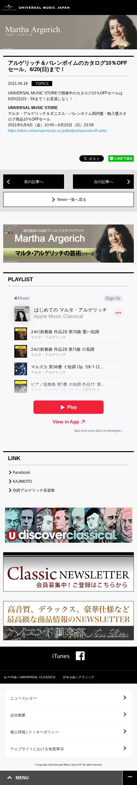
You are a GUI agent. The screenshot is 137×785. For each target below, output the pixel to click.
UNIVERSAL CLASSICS (37, 677)
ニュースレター (23, 698)
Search (115, 7)
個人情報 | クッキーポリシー (34, 732)
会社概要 (17, 715)
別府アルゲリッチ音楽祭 (34, 490)
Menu (130, 7)
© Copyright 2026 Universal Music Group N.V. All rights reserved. (68, 764)
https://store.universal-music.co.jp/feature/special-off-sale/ (57, 130)
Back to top (130, 778)
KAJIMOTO (22, 481)
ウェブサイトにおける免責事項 (37, 749)
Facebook (21, 472)
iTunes (61, 656)
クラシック (86, 677)
